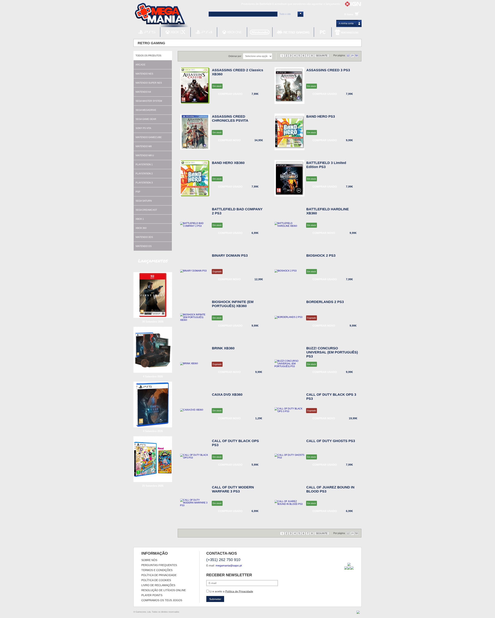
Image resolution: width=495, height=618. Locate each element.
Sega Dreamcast (146, 210)
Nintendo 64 (143, 92)
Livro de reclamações (158, 585)
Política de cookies (156, 580)
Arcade (140, 64)
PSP (138, 191)
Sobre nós (149, 560)
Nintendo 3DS (144, 237)
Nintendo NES (144, 73)
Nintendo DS (144, 246)
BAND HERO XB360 (228, 163)
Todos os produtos (148, 55)
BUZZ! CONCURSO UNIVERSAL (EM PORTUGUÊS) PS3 (332, 352)
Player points (151, 595)
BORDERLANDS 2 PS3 (325, 302)
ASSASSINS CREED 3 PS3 (328, 70)
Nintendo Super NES (149, 82)
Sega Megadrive (146, 110)
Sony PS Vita (143, 128)
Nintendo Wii (144, 146)
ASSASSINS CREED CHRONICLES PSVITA (230, 118)
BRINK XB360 (223, 348)
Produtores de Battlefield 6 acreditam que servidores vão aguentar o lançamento (290, 3)
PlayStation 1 (144, 164)
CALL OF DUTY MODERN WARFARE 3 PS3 (233, 489)
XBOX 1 (140, 219)
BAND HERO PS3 (320, 116)
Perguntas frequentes (159, 565)
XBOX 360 (141, 228)
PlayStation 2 (144, 173)
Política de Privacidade (239, 591)
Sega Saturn (144, 200)
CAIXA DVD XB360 (227, 394)
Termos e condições (156, 570)
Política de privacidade (159, 575)
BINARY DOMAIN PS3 (230, 255)
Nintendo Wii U (145, 155)
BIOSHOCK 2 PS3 (320, 255)
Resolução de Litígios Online (163, 590)
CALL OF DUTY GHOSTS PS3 (330, 441)
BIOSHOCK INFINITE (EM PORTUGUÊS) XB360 (232, 304)
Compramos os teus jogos (161, 600)
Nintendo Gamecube (149, 137)
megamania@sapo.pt (229, 565)
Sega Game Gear (146, 119)
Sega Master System (149, 101)
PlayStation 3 (144, 182)
